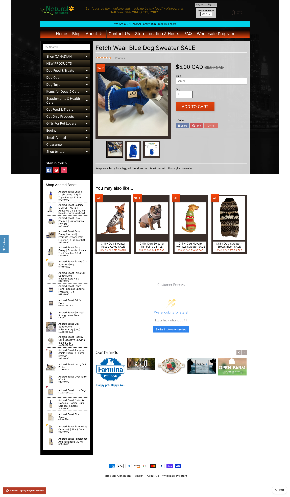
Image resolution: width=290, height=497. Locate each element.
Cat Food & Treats (68, 110)
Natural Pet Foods (144, 484)
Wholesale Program (215, 33)
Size (178, 75)
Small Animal (68, 138)
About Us (95, 33)
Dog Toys (68, 85)
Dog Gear (68, 78)
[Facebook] (49, 170)
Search (139, 475)
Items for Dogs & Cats (68, 92)
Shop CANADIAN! (68, 57)
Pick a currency (206, 10)
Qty (178, 89)
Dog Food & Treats (68, 71)
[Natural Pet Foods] (57, 10)
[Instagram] (64, 170)
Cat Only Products (68, 117)
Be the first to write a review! (171, 329)
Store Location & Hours (157, 33)
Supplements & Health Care (68, 101)
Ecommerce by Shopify (149, 490)
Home (61, 33)
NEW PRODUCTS (59, 63)
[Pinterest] (56, 170)
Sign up (211, 5)
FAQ (188, 33)
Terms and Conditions (117, 475)
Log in (199, 5)
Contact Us (119, 33)
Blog (76, 33)
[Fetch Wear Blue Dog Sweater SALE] (114, 149)
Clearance (54, 145)
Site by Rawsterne (145, 487)
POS (132, 490)
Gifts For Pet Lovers (68, 124)
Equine (68, 131)
